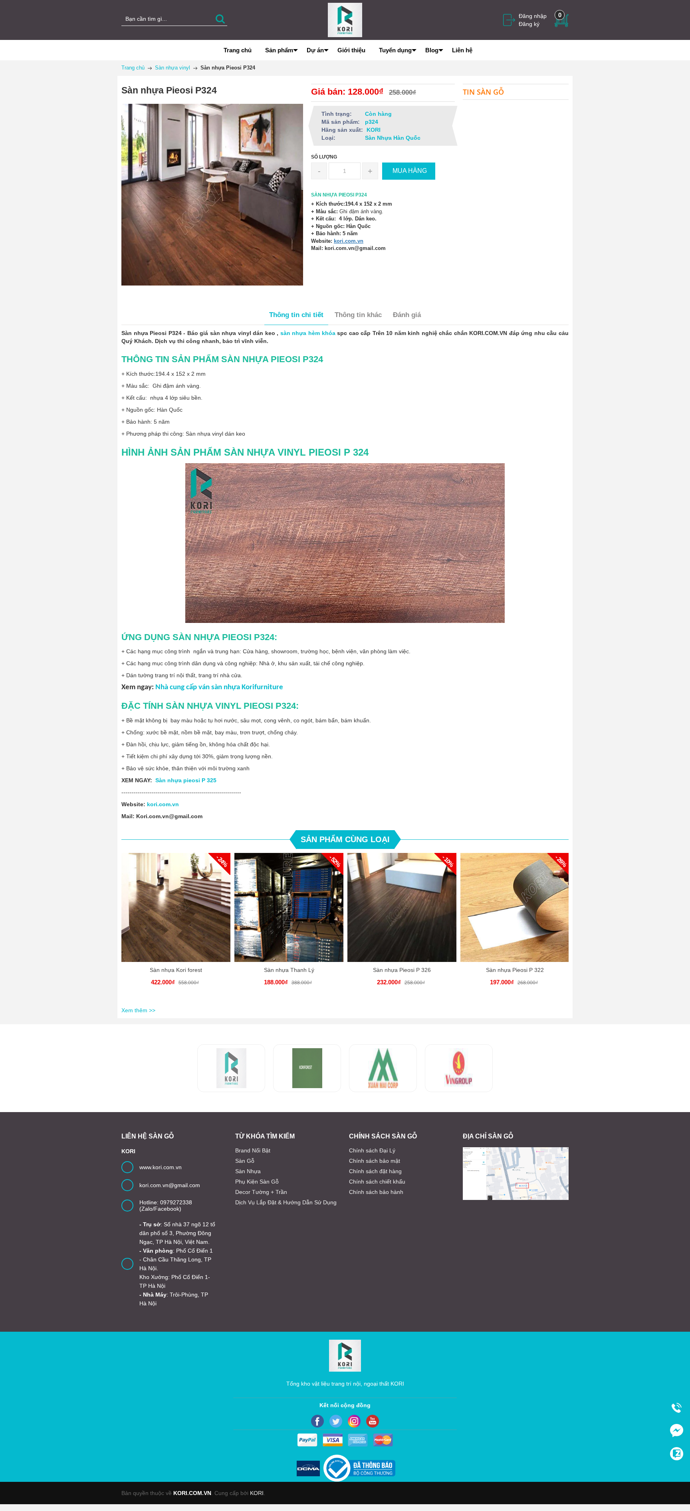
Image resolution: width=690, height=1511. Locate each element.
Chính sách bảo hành (376, 1192)
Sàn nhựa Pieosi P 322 (515, 970)
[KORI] (345, 19)
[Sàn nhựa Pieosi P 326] (401, 907)
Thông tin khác (358, 315)
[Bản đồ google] (516, 1173)
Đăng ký (529, 24)
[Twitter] (335, 1421)
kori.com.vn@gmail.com (169, 1185)
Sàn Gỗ (244, 1161)
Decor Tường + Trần (261, 1192)
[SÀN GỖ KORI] (459, 1068)
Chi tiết (174, 914)
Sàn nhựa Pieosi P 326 (402, 970)
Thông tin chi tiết (296, 315)
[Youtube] (372, 1421)
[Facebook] (317, 1421)
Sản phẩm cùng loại (345, 839)
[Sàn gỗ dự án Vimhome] (383, 1068)
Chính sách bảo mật (374, 1161)
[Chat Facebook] (676, 1430)
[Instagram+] (354, 1421)
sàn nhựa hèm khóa (307, 333)
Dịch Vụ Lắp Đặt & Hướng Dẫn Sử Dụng (286, 1202)
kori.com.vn (348, 241)
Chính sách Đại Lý (372, 1150)
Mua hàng (177, 914)
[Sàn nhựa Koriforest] (231, 1068)
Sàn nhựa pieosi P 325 (185, 780)
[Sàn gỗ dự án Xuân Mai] (307, 1068)
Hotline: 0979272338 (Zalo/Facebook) (165, 1205)
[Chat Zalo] (676, 1453)
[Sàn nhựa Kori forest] (175, 907)
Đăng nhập (533, 16)
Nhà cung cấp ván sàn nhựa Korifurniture (219, 687)
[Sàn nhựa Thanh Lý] (288, 907)
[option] (175, 928)
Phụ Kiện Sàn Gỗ (257, 1181)
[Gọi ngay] (676, 1407)
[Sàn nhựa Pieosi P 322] (514, 907)
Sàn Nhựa (248, 1171)
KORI (257, 1493)
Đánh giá (407, 315)
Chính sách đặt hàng (375, 1171)
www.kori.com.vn (160, 1167)
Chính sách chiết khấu (377, 1181)
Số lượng (324, 157)
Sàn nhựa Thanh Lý (289, 970)
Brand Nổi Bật (252, 1150)
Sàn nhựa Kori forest (176, 970)
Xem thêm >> (138, 1010)
